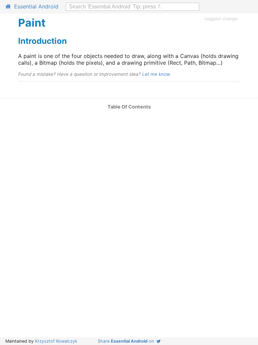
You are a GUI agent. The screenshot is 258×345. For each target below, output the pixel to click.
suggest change (221, 18)
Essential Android (34, 6)
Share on (127, 341)
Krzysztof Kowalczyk (56, 341)
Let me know (156, 74)
